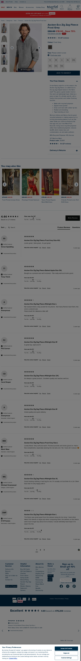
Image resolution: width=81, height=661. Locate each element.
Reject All (66, 653)
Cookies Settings (66, 658)
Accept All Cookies (66, 648)
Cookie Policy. (13, 658)
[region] (40, 652)
